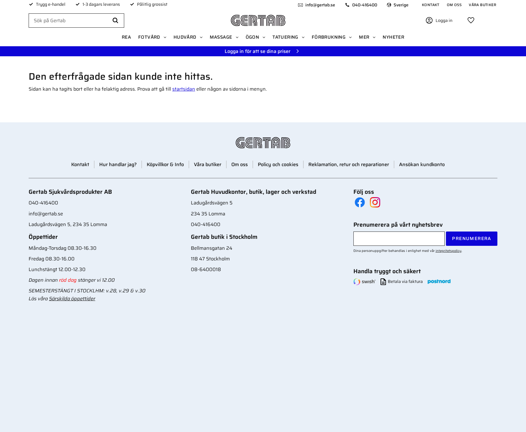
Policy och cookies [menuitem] (278, 164)
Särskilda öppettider (72, 298)
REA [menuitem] (126, 37)
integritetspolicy (448, 250)
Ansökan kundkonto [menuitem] (422, 164)
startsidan (183, 89)
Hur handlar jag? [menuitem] (118, 164)
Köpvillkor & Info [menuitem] (165, 164)
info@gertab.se (320, 5)
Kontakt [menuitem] (431, 5)
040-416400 (364, 5)
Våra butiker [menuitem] (482, 5)
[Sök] (115, 21)
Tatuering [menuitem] (285, 37)
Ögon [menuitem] (252, 37)
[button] (471, 20)
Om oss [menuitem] (454, 5)
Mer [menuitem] (364, 37)
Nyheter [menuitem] (393, 37)
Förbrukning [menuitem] (328, 37)
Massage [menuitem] (221, 37)
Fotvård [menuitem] (149, 37)
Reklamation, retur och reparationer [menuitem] (348, 164)
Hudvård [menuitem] (185, 37)
